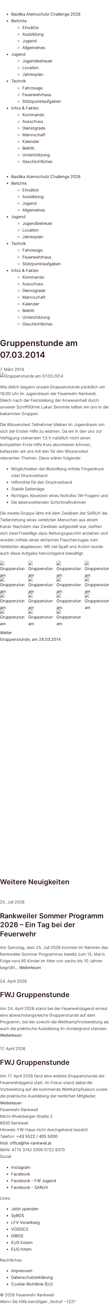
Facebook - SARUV (29, 1187)
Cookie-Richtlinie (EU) (32, 1284)
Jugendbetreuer (37, 61)
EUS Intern (21, 1249)
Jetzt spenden (25, 1208)
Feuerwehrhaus (36, 94)
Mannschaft (33, 134)
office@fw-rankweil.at (30, 1143)
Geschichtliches (37, 161)
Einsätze (30, 27)
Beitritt (28, 148)
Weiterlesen (30, 967)
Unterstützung (36, 154)
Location (30, 67)
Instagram (20, 1167)
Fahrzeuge (32, 88)
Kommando (33, 114)
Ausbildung (33, 34)
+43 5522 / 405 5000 (37, 1136)
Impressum (21, 1270)
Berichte (19, 20)
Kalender (30, 141)
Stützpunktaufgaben (41, 101)
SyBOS (17, 1215)
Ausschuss (32, 121)
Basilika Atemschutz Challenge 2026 (45, 14)
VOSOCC (20, 1229)
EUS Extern (22, 1242)
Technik (18, 81)
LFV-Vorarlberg (25, 1222)
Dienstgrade (33, 128)
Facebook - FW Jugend (33, 1180)
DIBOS (17, 1235)
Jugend (29, 40)
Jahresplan (32, 74)
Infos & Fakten (25, 108)
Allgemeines (33, 47)
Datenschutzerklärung (32, 1277)
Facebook (20, 1174)
